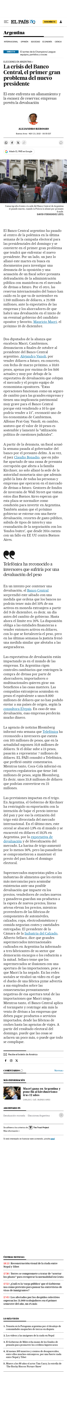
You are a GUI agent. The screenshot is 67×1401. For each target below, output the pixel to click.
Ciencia (58, 42)
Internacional (11, 42)
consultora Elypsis (17, 709)
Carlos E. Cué (29, 1100)
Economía (47, 42)
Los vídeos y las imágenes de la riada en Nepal (30, 1335)
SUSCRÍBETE (49, 22)
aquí (53, 1138)
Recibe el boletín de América (22, 1054)
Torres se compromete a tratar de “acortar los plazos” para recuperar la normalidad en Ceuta (33, 1275)
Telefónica (50, 732)
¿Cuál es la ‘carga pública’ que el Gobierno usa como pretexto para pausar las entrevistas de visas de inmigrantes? (32, 1287)
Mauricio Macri (45, 322)
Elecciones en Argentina (17, 62)
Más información (10, 1131)
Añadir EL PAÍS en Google (20, 151)
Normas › (59, 1070)
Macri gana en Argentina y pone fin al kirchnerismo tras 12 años (41, 1092)
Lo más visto (11, 1318)
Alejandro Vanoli (33, 356)
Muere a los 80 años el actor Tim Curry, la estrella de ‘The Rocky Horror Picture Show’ (34, 1365)
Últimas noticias (13, 1257)
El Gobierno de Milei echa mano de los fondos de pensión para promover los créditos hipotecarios (32, 1343)
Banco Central (38, 590)
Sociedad (35, 42)
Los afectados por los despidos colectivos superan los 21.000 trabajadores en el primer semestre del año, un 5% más (31, 1300)
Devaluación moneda (14, 1115)
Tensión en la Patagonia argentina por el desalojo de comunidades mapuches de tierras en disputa (33, 1327)
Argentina (14, 33)
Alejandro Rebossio (33, 128)
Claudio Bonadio (27, 457)
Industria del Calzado (41, 933)
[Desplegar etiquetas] (61, 1115)
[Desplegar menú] (6, 22)
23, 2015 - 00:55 (40, 134)
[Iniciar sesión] (61, 22)
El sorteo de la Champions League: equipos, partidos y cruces (38, 53)
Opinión (24, 42)
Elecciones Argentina (39, 1115)
